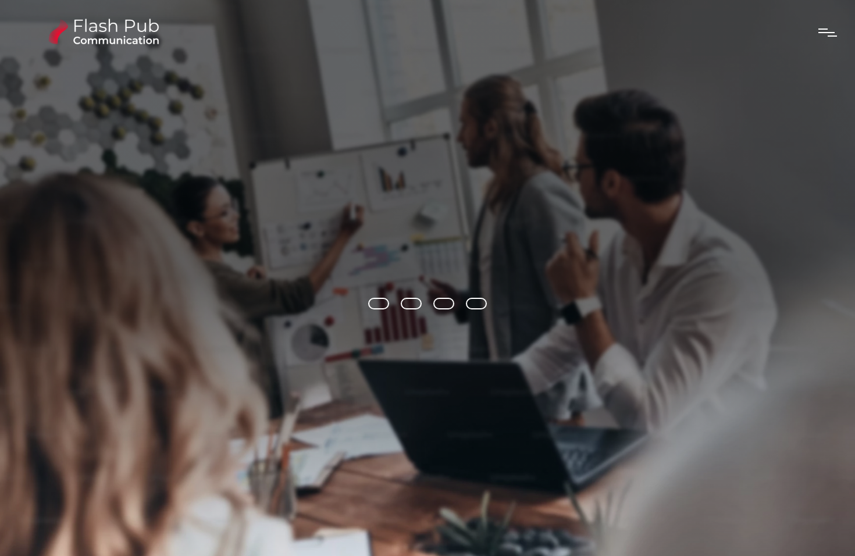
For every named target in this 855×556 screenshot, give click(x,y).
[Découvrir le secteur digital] (443, 303)
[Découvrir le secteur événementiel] (411, 303)
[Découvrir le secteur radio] (378, 303)
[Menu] (828, 32)
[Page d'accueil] (101, 41)
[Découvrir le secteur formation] (476, 303)
